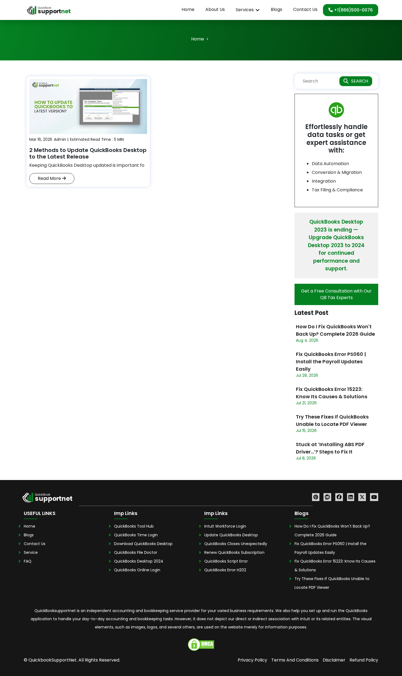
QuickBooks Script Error (226, 561)
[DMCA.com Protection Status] (201, 644)
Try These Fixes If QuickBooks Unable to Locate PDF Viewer (332, 420)
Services (245, 10)
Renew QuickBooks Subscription (234, 552)
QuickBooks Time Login (136, 535)
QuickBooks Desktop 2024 (138, 561)
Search (359, 81)
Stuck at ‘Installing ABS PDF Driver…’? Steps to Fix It (330, 448)
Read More (50, 178)
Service (31, 552)
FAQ (27, 561)
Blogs (276, 9)
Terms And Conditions (295, 660)
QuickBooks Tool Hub (134, 526)
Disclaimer (334, 660)
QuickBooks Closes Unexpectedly (235, 543)
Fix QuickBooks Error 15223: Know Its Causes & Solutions (331, 393)
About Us (215, 9)
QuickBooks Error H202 (225, 570)
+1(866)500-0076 (353, 10)
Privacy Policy (252, 660)
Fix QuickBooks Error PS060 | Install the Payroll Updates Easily (331, 361)
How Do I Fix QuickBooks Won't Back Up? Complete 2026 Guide (335, 330)
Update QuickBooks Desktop (231, 535)
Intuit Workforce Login (225, 526)
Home (188, 9)
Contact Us (305, 9)
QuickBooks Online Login (137, 570)
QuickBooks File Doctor (135, 552)
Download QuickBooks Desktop (143, 543)
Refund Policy (363, 660)
